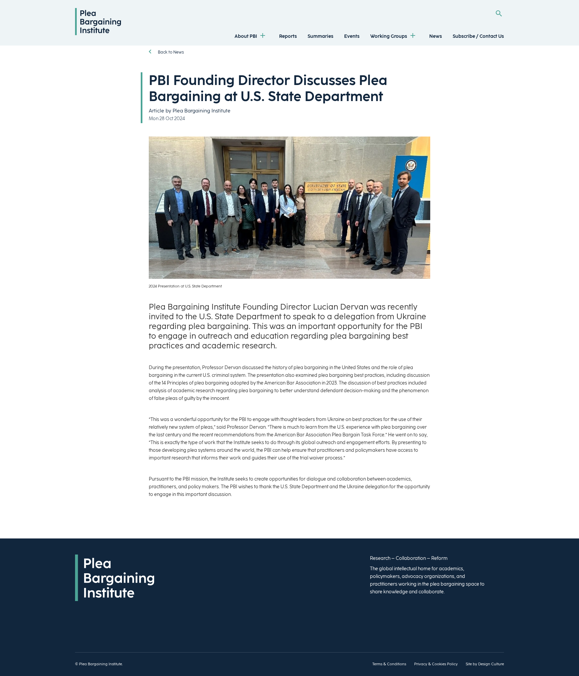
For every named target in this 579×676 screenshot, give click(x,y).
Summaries (320, 36)
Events (352, 36)
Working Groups (388, 36)
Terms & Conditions (389, 664)
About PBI (246, 36)
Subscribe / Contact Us (478, 36)
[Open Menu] (262, 36)
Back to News (170, 52)
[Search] (498, 13)
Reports (288, 36)
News (435, 36)
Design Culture (491, 664)
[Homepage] (98, 33)
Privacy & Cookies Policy (436, 664)
